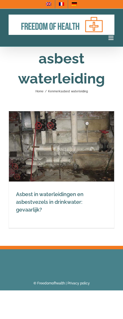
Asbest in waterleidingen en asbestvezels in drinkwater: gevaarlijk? (50, 202)
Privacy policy (79, 283)
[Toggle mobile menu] (111, 38)
